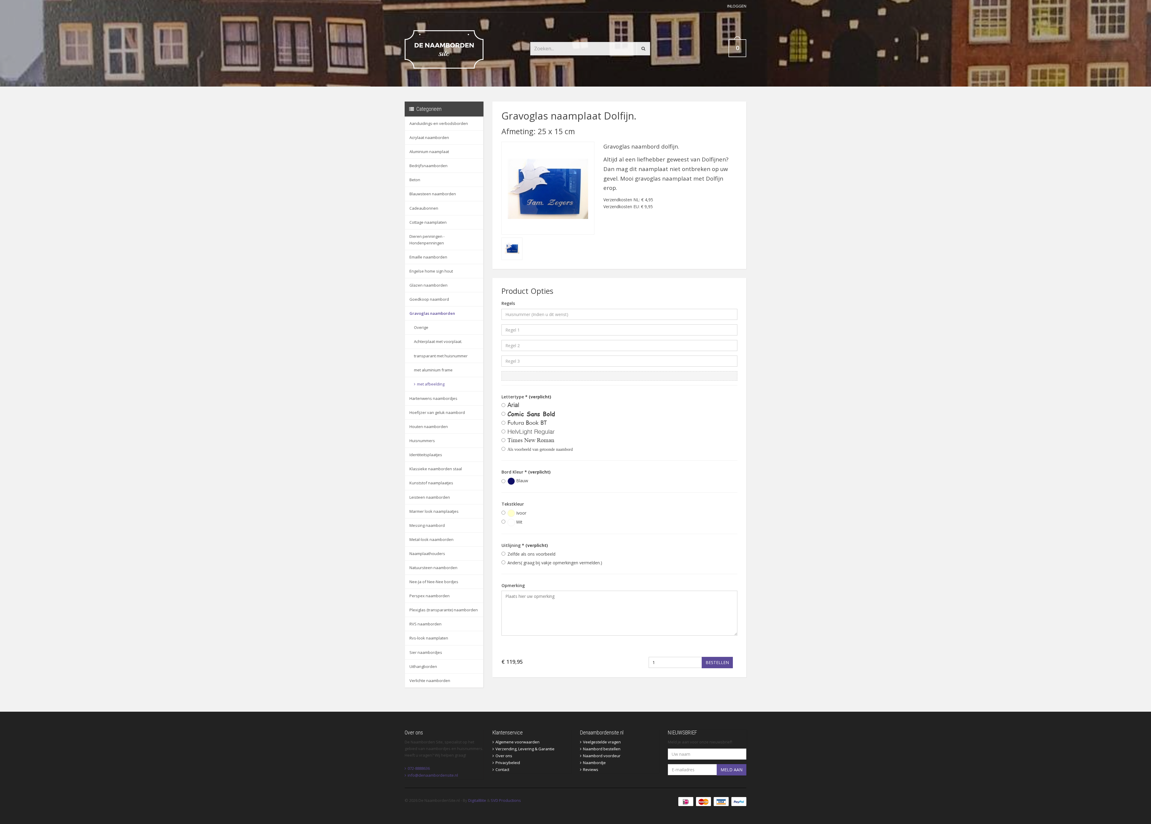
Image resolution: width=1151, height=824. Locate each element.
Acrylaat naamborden (429, 137)
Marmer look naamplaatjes (434, 511)
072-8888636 (419, 768)
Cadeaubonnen (423, 208)
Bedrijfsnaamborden (428, 165)
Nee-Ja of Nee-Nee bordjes (433, 581)
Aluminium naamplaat (429, 151)
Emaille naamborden (428, 257)
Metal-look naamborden (431, 539)
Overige (421, 327)
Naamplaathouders (427, 553)
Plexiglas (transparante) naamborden (443, 610)
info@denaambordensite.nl (433, 775)
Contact (502, 769)
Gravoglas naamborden (432, 313)
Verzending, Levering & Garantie (525, 749)
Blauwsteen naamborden (432, 193)
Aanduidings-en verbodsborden (438, 123)
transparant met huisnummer (441, 356)
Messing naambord (427, 525)
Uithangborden (423, 666)
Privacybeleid (507, 762)
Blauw (521, 480)
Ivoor (520, 513)
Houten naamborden (428, 426)
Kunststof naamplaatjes (431, 483)
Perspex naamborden (429, 595)
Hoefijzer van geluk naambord (437, 412)
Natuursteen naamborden (433, 567)
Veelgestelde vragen (602, 742)
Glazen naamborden (428, 285)
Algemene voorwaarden (517, 742)
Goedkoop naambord (429, 299)
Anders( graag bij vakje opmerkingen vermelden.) (554, 563)
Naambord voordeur (601, 755)
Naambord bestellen (601, 749)
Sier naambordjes (425, 652)
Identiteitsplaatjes (425, 454)
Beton (414, 179)
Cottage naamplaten (428, 222)
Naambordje (594, 762)
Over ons (503, 755)
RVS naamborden (425, 624)
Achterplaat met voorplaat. (438, 341)
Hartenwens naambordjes (433, 398)
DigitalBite (477, 800)
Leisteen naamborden (429, 497)
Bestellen (717, 662)
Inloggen (736, 6)
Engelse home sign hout (431, 271)
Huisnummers (422, 440)
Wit (518, 522)
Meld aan (731, 769)
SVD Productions (506, 800)
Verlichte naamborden (429, 680)
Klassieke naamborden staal (435, 468)
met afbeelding (431, 384)
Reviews (590, 769)
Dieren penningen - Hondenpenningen (427, 240)
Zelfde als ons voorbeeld (531, 554)
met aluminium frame (433, 370)
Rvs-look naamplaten (428, 638)
